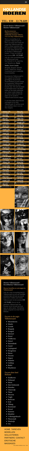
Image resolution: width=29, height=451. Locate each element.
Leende (10, 326)
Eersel (10, 336)
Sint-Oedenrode (13, 385)
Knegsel (11, 331)
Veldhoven (12, 339)
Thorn (10, 392)
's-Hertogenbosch (14, 416)
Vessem (11, 356)
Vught (10, 397)
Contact (20, 438)
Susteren (11, 412)
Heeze (10, 353)
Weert (10, 382)
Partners (9, 438)
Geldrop (11, 363)
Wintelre (11, 360)
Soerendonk (12, 343)
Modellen (9, 432)
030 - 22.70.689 (18, 21)
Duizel (10, 341)
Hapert (10, 358)
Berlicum (11, 399)
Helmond (11, 380)
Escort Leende (14, 65)
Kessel (10, 409)
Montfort (11, 414)
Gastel (10, 346)
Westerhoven (12, 322)
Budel (10, 365)
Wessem (11, 395)
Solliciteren (11, 435)
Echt (9, 402)
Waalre (10, 324)
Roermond (11, 407)
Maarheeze (12, 368)
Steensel (11, 334)
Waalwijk (11, 421)
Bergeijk (11, 329)
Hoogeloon (12, 351)
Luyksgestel (12, 348)
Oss (9, 424)
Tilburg (10, 404)
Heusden (11, 387)
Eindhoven (12, 378)
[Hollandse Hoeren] (14, 11)
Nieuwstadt (12, 419)
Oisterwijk (11, 390)
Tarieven (16, 429)
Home (7, 429)
